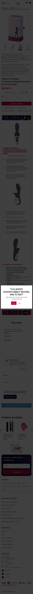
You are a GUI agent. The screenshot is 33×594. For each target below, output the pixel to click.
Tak (14, 303)
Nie (19, 303)
